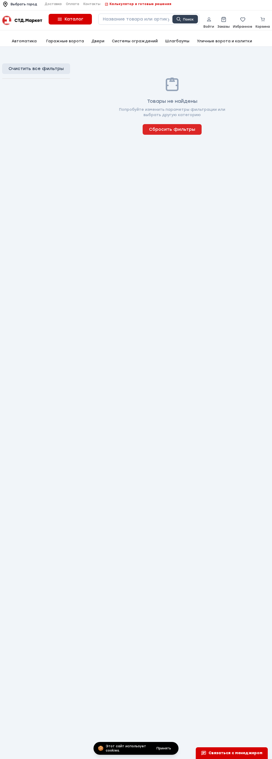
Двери (97, 41)
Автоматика (24, 41)
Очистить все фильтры (36, 68)
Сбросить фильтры (172, 129)
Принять (163, 748)
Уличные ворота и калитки (224, 41)
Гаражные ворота (65, 41)
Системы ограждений (135, 41)
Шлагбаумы (177, 41)
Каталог (74, 19)
